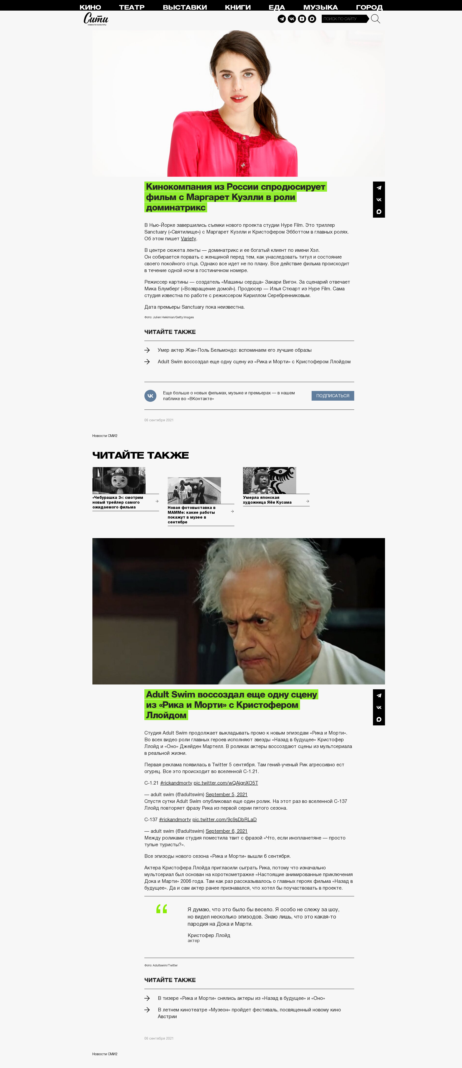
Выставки (185, 7)
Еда (277, 7)
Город (369, 7)
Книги (237, 7)
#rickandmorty (176, 783)
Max (312, 19)
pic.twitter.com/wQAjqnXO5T (226, 783)
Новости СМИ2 (104, 436)
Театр (131, 7)
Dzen (302, 19)
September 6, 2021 (227, 831)
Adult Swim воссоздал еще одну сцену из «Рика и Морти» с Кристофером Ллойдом (254, 361)
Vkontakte (292, 19)
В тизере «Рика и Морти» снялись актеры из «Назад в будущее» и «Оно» (241, 998)
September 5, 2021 (227, 794)
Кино (90, 7)
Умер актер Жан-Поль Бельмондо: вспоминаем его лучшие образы (235, 350)
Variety (188, 238)
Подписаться (332, 395)
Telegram (282, 19)
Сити (96, 19)
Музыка (320, 7)
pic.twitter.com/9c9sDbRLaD (224, 819)
